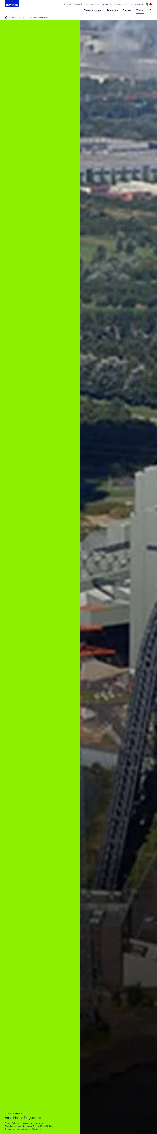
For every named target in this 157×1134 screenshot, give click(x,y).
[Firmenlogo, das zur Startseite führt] (12, 3)
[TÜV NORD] (6, 17)
